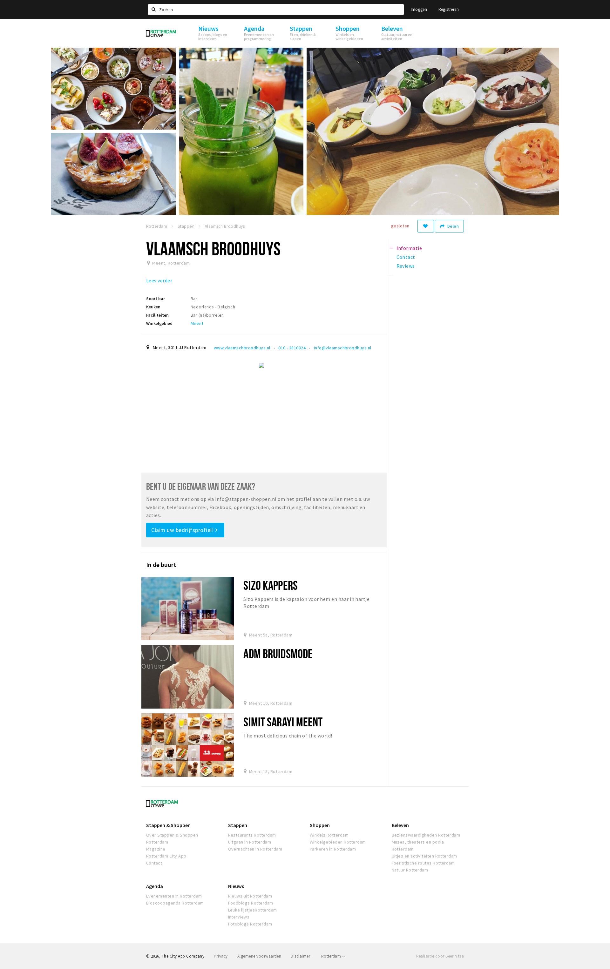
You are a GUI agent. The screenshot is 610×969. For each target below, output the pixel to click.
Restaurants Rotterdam (252, 835)
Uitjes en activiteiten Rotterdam (424, 856)
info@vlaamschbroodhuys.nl (342, 348)
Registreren (448, 9)
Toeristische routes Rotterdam (423, 863)
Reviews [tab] (405, 266)
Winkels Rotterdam (329, 835)
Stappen (237, 825)
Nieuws (236, 886)
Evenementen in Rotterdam (174, 896)
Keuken (153, 307)
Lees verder (159, 280)
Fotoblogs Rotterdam (250, 924)
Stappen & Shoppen (168, 825)
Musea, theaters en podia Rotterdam (418, 845)
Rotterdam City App (166, 856)
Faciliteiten (157, 315)
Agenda (154, 886)
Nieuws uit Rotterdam (250, 896)
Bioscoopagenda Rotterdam (175, 903)
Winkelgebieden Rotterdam (338, 842)
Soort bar (155, 298)
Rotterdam (331, 956)
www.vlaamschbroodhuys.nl (242, 348)
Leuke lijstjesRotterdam (252, 910)
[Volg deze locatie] (425, 226)
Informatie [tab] (409, 248)
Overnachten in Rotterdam (255, 849)
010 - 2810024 (292, 348)
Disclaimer (300, 956)
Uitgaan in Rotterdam (249, 842)
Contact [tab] (405, 257)
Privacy (220, 956)
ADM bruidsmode (278, 653)
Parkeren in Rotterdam (333, 849)
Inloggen (419, 9)
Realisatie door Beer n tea (440, 956)
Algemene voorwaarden (259, 956)
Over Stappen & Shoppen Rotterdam (172, 838)
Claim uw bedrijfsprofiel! (183, 530)
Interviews (239, 917)
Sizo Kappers (270, 585)
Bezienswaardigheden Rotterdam (426, 835)
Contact (154, 863)
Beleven (400, 825)
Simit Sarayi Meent (282, 722)
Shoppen (320, 825)
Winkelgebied (159, 323)
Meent (197, 323)
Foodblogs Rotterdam (250, 903)
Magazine (156, 849)
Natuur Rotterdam (410, 870)
